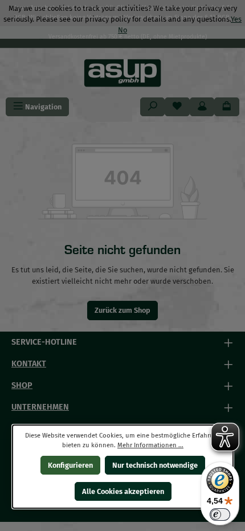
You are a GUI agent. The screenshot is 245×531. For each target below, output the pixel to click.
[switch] (220, 514)
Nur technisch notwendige (155, 465)
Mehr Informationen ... (150, 445)
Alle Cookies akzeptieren (122, 491)
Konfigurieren (69, 465)
